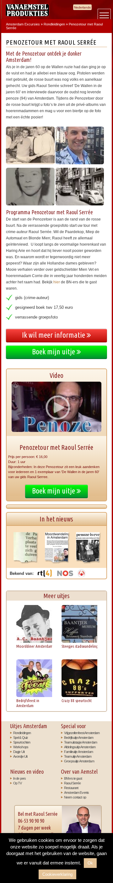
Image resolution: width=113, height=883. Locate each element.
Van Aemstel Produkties (27, 10)
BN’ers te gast (73, 778)
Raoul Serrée (72, 783)
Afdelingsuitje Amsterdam (79, 747)
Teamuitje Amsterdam (77, 756)
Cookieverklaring (57, 874)
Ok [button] (90, 863)
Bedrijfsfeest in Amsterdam (27, 703)
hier (56, 282)
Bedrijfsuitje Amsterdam (78, 737)
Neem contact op (75, 797)
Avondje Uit (20, 756)
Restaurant (71, 788)
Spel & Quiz (20, 737)
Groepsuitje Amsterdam (79, 761)
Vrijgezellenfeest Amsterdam (82, 733)
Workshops (20, 747)
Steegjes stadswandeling (80, 646)
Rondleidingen (22, 733)
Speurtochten (21, 742)
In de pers (19, 778)
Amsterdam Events (76, 792)
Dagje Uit (18, 752)
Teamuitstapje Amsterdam (80, 742)
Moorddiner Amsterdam (34, 646)
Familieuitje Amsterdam (78, 752)
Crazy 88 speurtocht (77, 700)
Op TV (17, 783)
